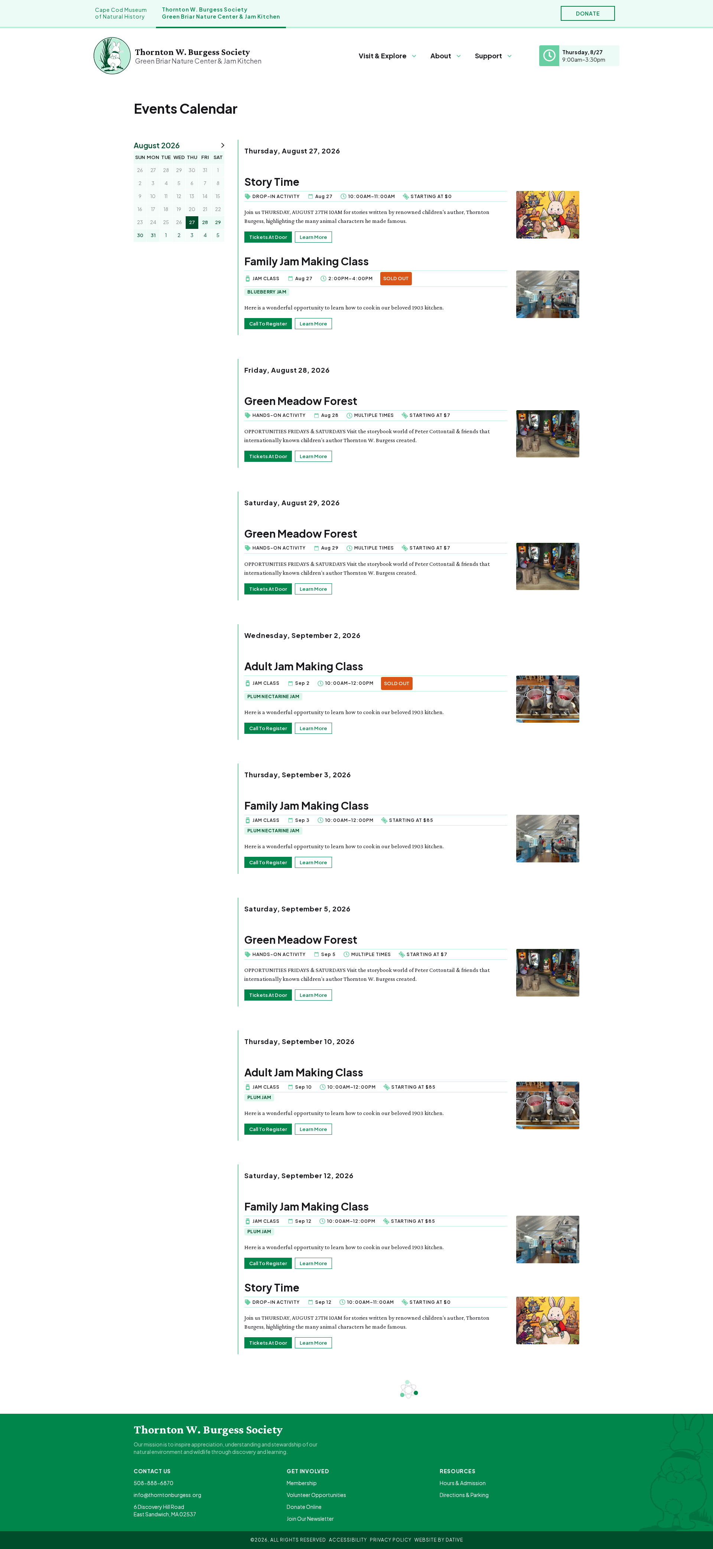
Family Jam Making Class (306, 261)
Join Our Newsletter (310, 1518)
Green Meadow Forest (300, 400)
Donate (588, 13)
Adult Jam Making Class (303, 666)
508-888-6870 (153, 1483)
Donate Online (304, 1506)
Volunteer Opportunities (316, 1494)
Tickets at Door (268, 237)
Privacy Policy (390, 1540)
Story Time (271, 181)
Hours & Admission (463, 1483)
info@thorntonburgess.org (167, 1494)
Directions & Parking (464, 1494)
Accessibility (348, 1540)
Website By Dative (438, 1540)
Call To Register (268, 324)
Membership (302, 1483)
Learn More (313, 237)
